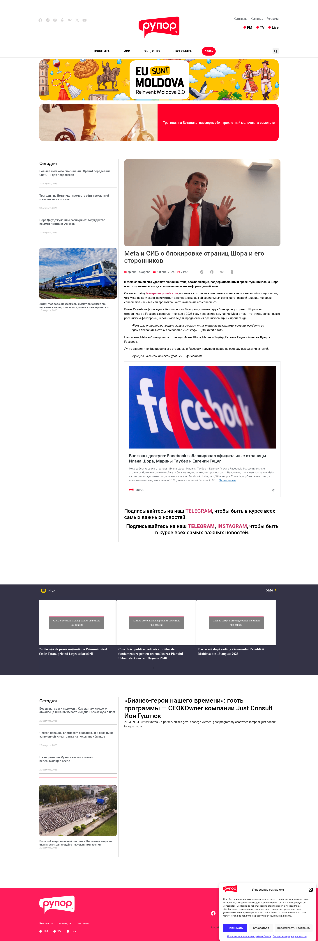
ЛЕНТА (209, 51)
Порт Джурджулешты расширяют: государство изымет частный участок (72, 221)
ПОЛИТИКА (102, 51)
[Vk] (69, 20)
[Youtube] (84, 20)
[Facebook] (40, 20)
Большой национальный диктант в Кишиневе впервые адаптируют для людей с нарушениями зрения (75, 843)
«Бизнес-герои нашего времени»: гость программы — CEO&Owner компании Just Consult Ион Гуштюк (198, 708)
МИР (126, 51)
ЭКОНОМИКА (183, 51)
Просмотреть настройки (293, 928)
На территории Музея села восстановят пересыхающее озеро (67, 759)
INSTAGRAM (232, 526)
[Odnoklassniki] (62, 20)
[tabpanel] (76, 631)
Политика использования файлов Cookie (249, 936)
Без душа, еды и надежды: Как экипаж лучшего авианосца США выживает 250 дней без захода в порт (77, 710)
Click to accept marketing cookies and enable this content (76, 622)
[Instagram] (55, 20)
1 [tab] (153, 668)
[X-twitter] (77, 20)
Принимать (235, 928)
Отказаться (261, 928)
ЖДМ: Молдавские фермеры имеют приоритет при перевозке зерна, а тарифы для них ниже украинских (74, 305)
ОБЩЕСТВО (152, 51)
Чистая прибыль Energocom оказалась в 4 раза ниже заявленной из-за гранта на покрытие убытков (76, 734)
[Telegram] (47, 20)
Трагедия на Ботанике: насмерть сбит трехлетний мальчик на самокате (219, 123)
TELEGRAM (199, 511)
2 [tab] (159, 668)
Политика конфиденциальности (290, 936)
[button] (310, 890)
